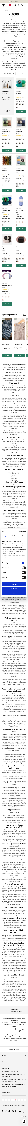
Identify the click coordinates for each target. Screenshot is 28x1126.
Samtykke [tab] (5, 535)
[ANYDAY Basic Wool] (21, 200)
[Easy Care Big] (21, 122)
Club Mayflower (5, 1107)
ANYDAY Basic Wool (20, 211)
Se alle (24, 315)
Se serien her (7, 111)
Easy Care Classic (6, 131)
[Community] (20, 1111)
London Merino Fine (20, 171)
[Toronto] (21, 239)
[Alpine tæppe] (7, 329)
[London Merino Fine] (21, 160)
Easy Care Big (19, 131)
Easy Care (18, 93)
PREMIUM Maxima (7, 285)
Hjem (3, 10)
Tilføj (7, 355)
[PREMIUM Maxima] (7, 275)
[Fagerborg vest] (19, 329)
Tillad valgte (14, 589)
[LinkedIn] (16, 1111)
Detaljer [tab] (14, 535)
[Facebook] (2, 1111)
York (3, 249)
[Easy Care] (21, 83)
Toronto (18, 249)
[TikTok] (9, 1111)
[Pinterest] (13, 1111)
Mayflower (7, 1105)
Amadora (4, 170)
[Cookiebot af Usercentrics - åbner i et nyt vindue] (19, 532)
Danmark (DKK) (23, 1116)
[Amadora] (7, 160)
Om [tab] (23, 535)
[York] (7, 239)
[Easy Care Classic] (7, 122)
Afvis (14, 593)
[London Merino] (7, 200)
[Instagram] (6, 1111)
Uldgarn (6, 10)
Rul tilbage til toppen (14, 1049)
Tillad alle (14, 584)
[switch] (24, 567)
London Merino (6, 210)
